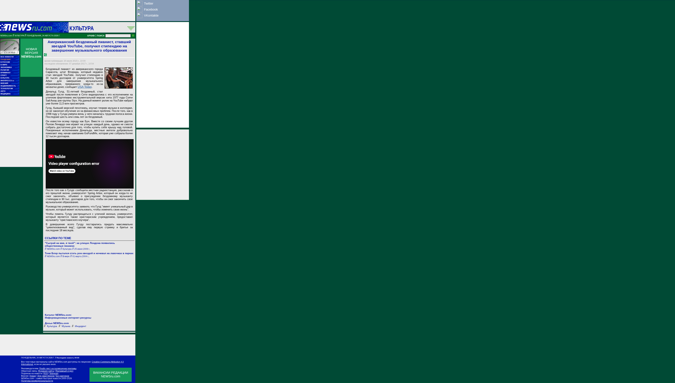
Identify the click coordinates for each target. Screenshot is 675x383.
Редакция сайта (46, 371)
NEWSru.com (6, 36)
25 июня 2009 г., (82, 249)
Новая (33, 376)
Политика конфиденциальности (37, 381)
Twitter (148, 3)
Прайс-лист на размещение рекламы (57, 368)
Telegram (53, 373)
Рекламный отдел (64, 371)
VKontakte (151, 15)
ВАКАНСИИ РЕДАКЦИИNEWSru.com (110, 374)
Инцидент (80, 326)
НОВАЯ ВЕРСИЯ (31, 52)
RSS (45, 373)
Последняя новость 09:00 (68, 358)
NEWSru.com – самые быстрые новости (41, 378)
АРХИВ (91, 36)
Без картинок (62, 376)
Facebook (151, 9)
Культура (81, 28)
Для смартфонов (45, 376)
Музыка (66, 326)
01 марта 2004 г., (80, 256)
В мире (66, 256)
